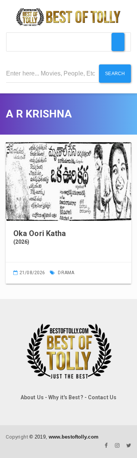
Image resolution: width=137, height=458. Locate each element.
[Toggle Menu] (118, 42)
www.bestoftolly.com (74, 437)
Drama (66, 272)
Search (115, 73)
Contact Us (102, 397)
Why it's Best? (65, 397)
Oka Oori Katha (39, 233)
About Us (32, 397)
